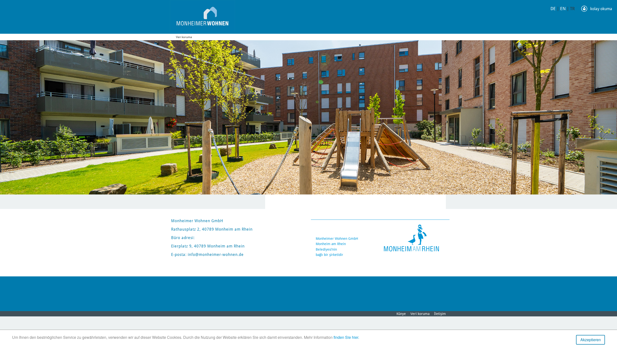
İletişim (440, 314)
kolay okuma (601, 9)
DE (553, 8)
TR (572, 8)
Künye (401, 314)
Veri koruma (184, 37)
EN (563, 8)
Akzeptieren (590, 339)
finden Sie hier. (346, 337)
